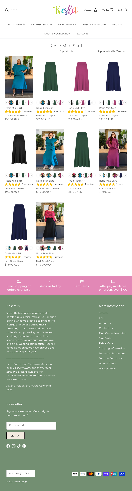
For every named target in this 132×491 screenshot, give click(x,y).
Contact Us (106, 328)
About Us (105, 323)
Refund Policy (107, 363)
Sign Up (15, 435)
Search (103, 313)
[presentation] (31, 102)
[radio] (11, 102)
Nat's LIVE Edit (16, 24)
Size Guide (105, 338)
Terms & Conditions (110, 358)
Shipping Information (112, 348)
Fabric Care (106, 343)
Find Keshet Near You (112, 333)
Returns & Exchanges (112, 353)
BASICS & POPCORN (94, 24)
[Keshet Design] (66, 10)
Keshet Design (20, 481)
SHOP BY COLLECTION (57, 33)
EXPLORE (82, 33)
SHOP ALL (118, 24)
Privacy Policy (107, 368)
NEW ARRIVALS (67, 24)
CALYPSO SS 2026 (41, 24)
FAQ (101, 318)
